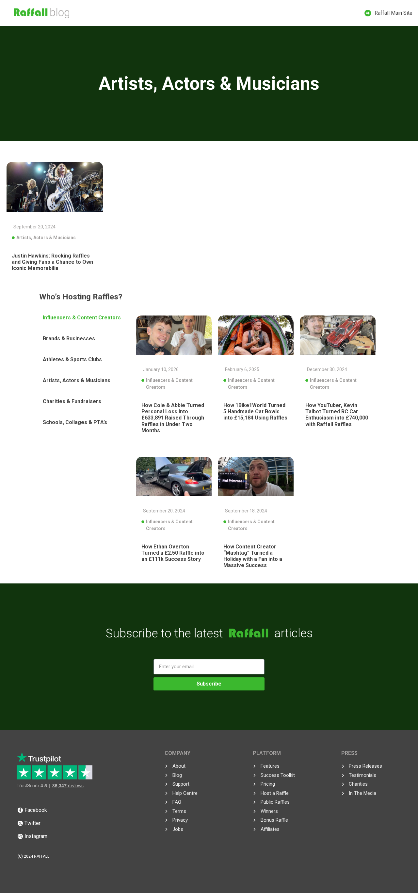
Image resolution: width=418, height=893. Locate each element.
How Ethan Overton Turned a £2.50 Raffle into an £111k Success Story (172, 553)
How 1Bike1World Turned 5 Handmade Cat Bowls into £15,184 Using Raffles (255, 411)
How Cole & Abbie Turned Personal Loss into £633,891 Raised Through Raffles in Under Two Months (172, 418)
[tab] (85, 317)
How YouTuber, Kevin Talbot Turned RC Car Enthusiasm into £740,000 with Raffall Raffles (336, 414)
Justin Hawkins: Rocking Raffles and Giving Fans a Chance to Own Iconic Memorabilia (52, 262)
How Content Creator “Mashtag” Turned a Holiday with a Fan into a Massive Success (252, 556)
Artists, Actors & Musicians (46, 237)
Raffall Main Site (393, 13)
